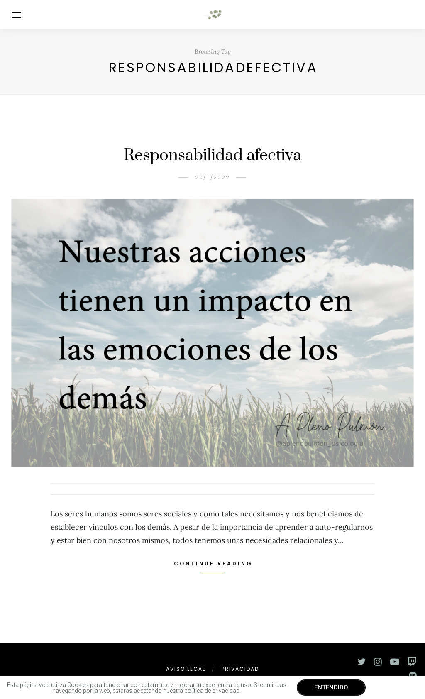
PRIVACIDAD (240, 668)
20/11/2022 (212, 177)
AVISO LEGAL (185, 668)
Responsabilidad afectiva (212, 155)
